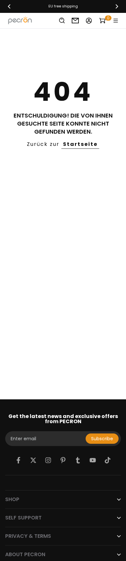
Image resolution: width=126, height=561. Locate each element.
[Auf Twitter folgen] (33, 460)
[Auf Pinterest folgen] (63, 460)
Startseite (80, 144)
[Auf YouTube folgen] (92, 460)
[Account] (89, 20)
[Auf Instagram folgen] (48, 460)
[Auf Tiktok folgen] (107, 460)
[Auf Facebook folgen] (18, 460)
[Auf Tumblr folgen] (78, 460)
